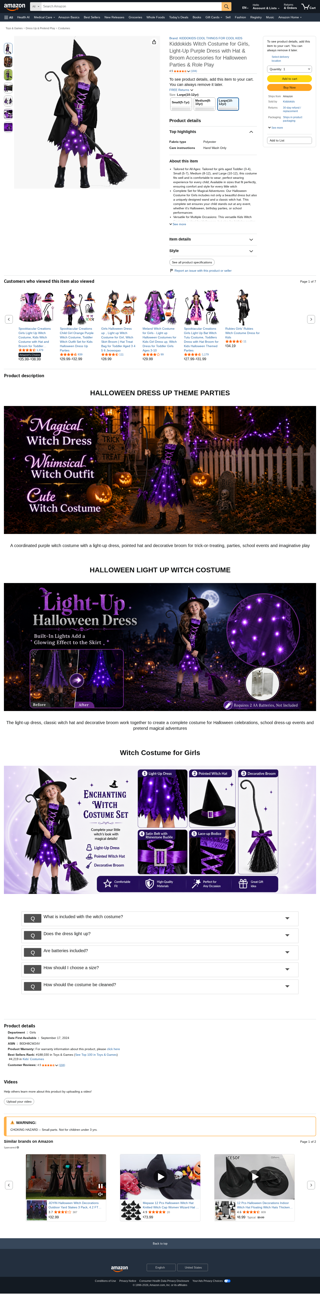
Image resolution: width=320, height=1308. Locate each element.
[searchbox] (131, 6)
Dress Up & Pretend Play (40, 28)
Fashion (240, 17)
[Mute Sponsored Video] (100, 1194)
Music (270, 17)
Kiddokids (289, 101)
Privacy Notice (127, 1280)
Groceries (135, 17)
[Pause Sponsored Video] (100, 1186)
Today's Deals (178, 17)
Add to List (277, 140)
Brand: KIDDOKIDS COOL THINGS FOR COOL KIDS (205, 38)
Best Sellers (92, 17)
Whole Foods (156, 17)
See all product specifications (192, 262)
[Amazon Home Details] (301, 17)
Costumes (64, 28)
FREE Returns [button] (179, 90)
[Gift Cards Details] (221, 17)
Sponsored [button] (10, 1147)
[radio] (8, 48)
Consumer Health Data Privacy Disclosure (164, 1280)
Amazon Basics (68, 17)
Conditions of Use (105, 1280)
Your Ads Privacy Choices (207, 1280)
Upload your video (19, 1101)
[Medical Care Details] (54, 17)
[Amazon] (15, 6)
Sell (228, 17)
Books (197, 17)
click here (113, 1049)
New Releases (114, 17)
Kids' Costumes (33, 1059)
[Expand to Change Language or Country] (248, 8)
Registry (256, 17)
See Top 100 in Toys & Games (96, 1054)
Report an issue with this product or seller (203, 270)
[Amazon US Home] (119, 1269)
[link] (36, 337)
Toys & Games (14, 28)
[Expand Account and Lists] (279, 8)
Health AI (23, 17)
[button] (8, 17)
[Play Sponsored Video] (160, 1177)
